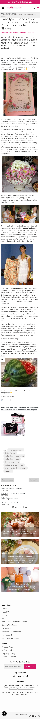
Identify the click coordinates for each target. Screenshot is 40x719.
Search (5, 609)
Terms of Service (9, 657)
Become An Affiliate (10, 638)
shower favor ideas (12, 462)
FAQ (3, 618)
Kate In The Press (9, 625)
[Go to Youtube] (19, 677)
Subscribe (30, 666)
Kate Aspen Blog (10, 13)
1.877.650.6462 (30, 687)
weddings (8, 471)
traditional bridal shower (14, 465)
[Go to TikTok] (24, 677)
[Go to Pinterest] (27, 677)
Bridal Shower (10, 453)
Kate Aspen (23, 714)
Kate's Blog (6, 628)
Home (2, 13)
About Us (6, 612)
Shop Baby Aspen (21, 694)
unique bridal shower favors (15, 468)
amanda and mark (16, 450)
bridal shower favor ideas (14, 456)
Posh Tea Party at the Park (11, 489)
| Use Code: (20, 2)
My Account (7, 635)
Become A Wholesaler (11, 632)
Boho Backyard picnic (9, 498)
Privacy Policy (8, 647)
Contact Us (6, 615)
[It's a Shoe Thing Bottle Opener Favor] (13, 435)
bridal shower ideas (12, 459)
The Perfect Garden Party (11, 503)
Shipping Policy (8, 653)
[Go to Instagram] (14, 677)
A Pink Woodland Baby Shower (13, 493)
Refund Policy (8, 650)
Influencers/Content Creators (14, 622)
